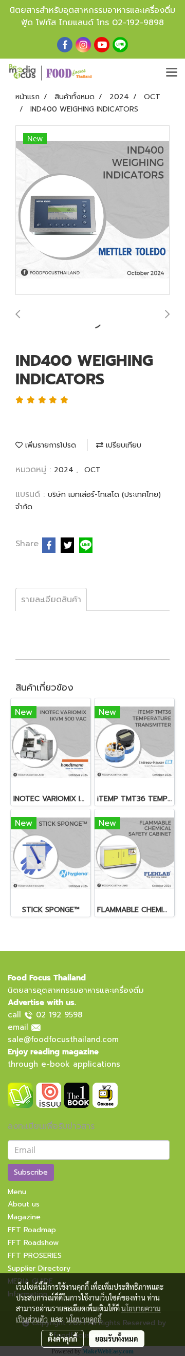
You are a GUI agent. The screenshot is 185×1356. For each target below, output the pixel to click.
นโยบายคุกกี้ (84, 1319)
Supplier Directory (39, 1268)
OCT (92, 470)
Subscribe (31, 1172)
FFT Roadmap (32, 1229)
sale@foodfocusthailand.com (63, 1039)
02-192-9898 (138, 22)
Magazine (24, 1217)
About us (24, 1204)
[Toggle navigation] (171, 73)
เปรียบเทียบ (122, 445)
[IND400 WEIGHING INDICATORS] (92, 210)
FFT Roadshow (33, 1242)
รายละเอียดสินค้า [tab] (51, 599)
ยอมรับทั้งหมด (116, 1338)
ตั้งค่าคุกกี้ (62, 1338)
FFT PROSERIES (35, 1255)
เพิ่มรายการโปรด (49, 445)
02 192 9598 (59, 1014)
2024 (65, 470)
